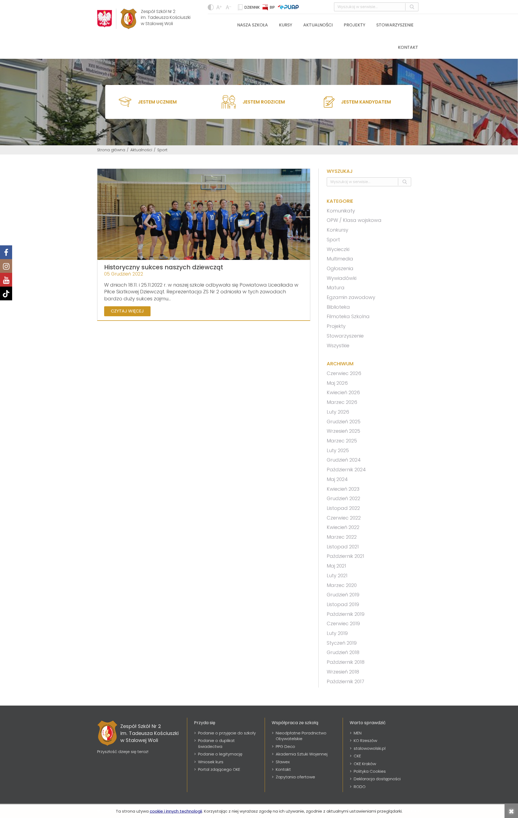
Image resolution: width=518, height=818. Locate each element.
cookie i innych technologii (176, 811)
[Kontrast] (211, 7)
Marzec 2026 (342, 402)
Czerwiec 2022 (344, 517)
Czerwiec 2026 (344, 373)
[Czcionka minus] (219, 7)
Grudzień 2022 (343, 498)
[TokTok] (6, 293)
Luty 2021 (337, 575)
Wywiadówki (341, 278)
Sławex (283, 762)
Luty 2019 (337, 633)
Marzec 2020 (342, 585)
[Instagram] (6, 266)
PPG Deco (285, 746)
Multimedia (340, 258)
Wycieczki (338, 249)
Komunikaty (341, 210)
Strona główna (111, 150)
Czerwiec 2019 (343, 623)
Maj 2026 (337, 383)
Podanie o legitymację (220, 754)
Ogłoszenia (340, 268)
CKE (357, 756)
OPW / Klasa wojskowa (354, 220)
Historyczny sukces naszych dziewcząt (163, 267)
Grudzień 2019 (343, 594)
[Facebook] (6, 252)
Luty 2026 (338, 411)
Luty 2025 (338, 450)
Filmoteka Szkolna (348, 316)
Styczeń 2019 (342, 643)
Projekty (354, 25)
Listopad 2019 (343, 604)
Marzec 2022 (342, 537)
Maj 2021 (336, 565)
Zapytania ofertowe (295, 777)
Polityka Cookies (370, 771)
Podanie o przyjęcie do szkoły (227, 733)
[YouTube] (6, 280)
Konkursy (337, 229)
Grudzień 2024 (344, 459)
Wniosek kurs (210, 762)
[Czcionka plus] (229, 7)
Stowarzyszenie (395, 25)
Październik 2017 (345, 681)
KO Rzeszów (365, 740)
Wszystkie (338, 345)
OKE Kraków (365, 764)
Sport (333, 239)
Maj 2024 (337, 479)
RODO (360, 786)
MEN (358, 733)
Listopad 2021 (343, 546)
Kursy (285, 25)
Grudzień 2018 (343, 652)
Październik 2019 (345, 614)
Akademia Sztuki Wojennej (302, 754)
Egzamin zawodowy (351, 297)
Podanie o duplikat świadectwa (216, 743)
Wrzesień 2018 (343, 671)
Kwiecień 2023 (343, 489)
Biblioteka (338, 307)
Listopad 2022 (343, 508)
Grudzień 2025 (343, 421)
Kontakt (408, 47)
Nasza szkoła (252, 25)
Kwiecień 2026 (343, 392)
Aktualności (318, 25)
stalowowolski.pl (370, 748)
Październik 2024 (346, 469)
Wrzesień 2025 (343, 431)
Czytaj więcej (127, 311)
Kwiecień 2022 (343, 527)
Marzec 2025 (342, 440)
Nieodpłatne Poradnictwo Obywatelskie (301, 735)
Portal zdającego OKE (219, 769)
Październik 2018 (345, 662)
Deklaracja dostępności (377, 779)
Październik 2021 (345, 556)
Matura (336, 287)
